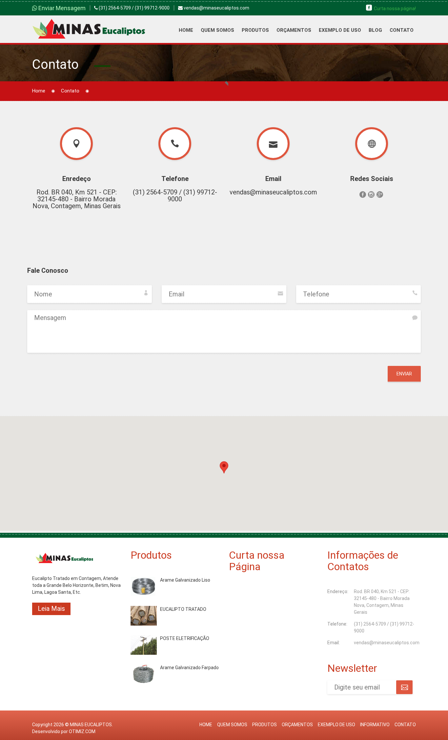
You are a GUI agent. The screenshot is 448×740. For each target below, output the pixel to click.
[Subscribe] (404, 687)
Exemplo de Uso (340, 30)
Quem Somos (217, 30)
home (205, 724)
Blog (375, 30)
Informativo (375, 724)
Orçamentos (293, 30)
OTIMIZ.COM (82, 731)
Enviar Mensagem (61, 8)
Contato (402, 30)
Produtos (255, 30)
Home (186, 30)
